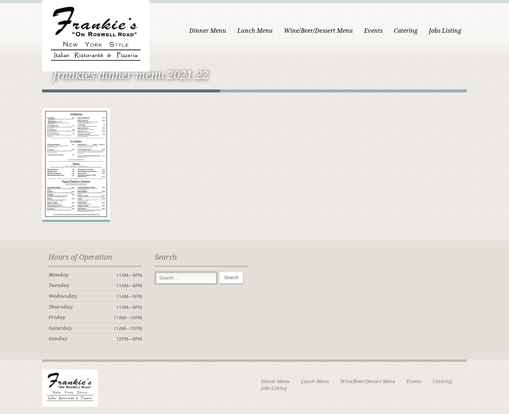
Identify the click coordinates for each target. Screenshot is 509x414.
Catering (406, 30)
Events (373, 30)
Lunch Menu (255, 30)
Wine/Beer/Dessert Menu (318, 30)
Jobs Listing (445, 30)
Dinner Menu (207, 30)
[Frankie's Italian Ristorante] (95, 34)
